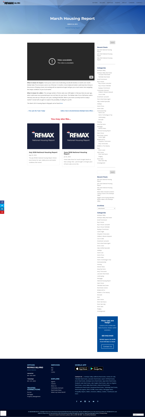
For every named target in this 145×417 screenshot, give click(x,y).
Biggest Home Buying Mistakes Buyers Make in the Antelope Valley (105, 199)
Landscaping (101, 117)
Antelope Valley (101, 70)
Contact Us (107, 346)
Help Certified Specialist (103, 101)
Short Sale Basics (103, 154)
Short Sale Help (102, 160)
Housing (99, 122)
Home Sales (100, 108)
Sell (52, 370)
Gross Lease (101, 150)
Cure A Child (101, 94)
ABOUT (124, 2)
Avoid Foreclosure (102, 79)
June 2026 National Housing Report (75, 153)
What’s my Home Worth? (58, 392)
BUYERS (95, 2)
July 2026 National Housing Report (43, 152)
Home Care (101, 112)
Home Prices (100, 106)
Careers (53, 383)
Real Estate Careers (102, 135)
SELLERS (102, 2)
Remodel (100, 119)
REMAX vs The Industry (103, 146)
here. (61, 103)
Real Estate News (56, 390)
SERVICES (110, 2)
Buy (52, 368)
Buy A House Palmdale (104, 85)
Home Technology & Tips (105, 115)
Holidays (99, 104)
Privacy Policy (103, 413)
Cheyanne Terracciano (104, 141)
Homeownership (101, 111)
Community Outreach (103, 90)
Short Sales (100, 159)
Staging (100, 156)
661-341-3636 (31, 381)
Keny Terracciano (103, 143)
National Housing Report (72, 28)
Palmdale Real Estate (104, 77)
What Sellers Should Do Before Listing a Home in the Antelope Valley (105, 193)
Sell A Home (100, 152)
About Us (53, 386)
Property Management (33, 396)
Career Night (101, 137)
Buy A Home (100, 81)
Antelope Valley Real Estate (104, 73)
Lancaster (30, 373)
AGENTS (117, 2)
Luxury (53, 372)
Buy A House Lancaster (104, 83)
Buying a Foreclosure (104, 88)
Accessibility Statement (89, 415)
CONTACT (139, 2)
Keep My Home (101, 124)
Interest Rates (102, 128)
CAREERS (131, 2)
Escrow (29, 392)
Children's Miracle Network (105, 92)
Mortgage (100, 126)
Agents (53, 381)
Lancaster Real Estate (104, 74)
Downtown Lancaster (103, 97)
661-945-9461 (31, 375)
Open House (100, 133)
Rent (98, 148)
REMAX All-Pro (101, 139)
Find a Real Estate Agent (103, 99)
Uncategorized (101, 163)
